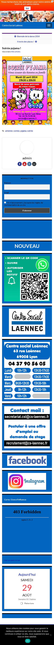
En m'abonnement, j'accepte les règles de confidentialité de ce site (23, 203)
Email (6, 192)
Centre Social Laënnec (12, 25)
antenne (9, 131)
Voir (27, 8)
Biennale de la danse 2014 (28, 36)
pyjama (23, 131)
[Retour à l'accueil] (27, 16)
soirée (30, 131)
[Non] (50, 635)
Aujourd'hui (27, 574)
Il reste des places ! (25, 41)
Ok (27, 641)
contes (16, 131)
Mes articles (15, 52)
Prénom (7, 183)
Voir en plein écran (12, 560)
